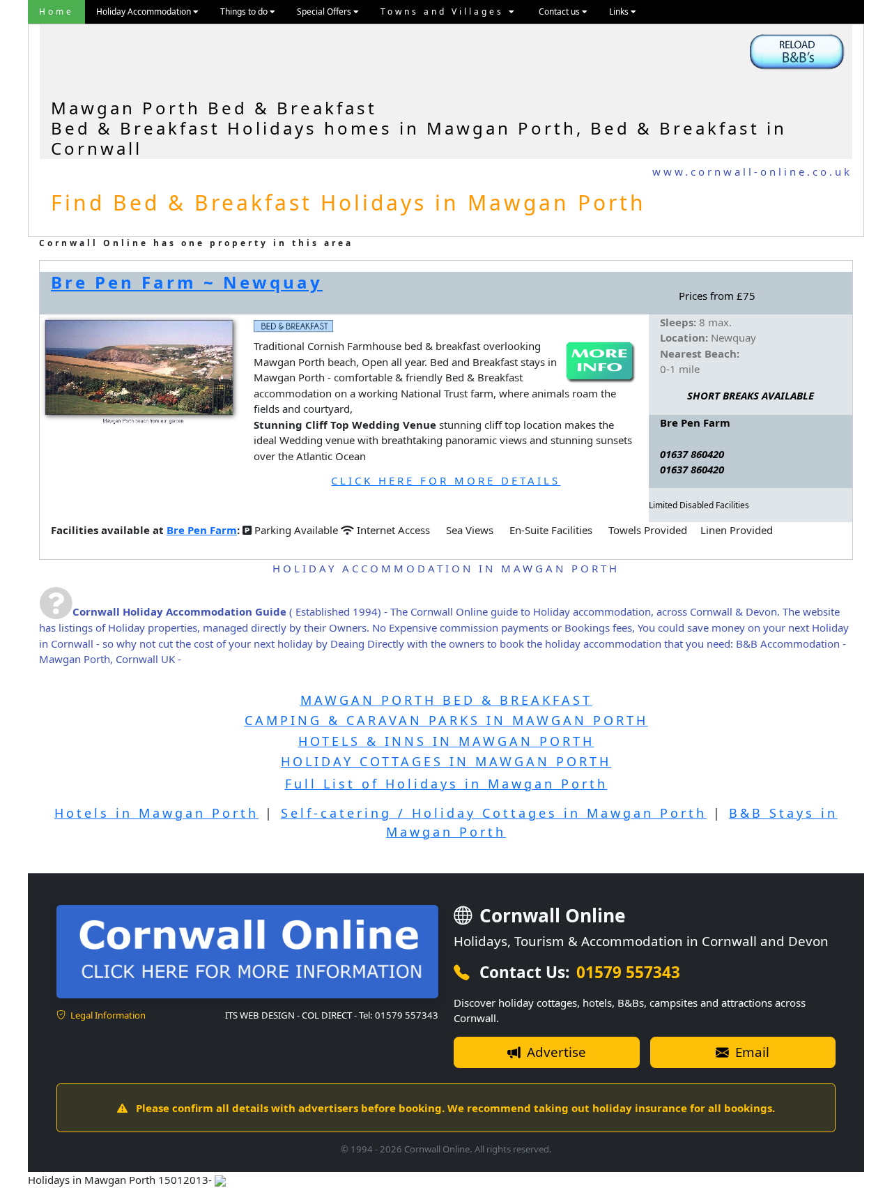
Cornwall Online (550, 915)
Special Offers (325, 11)
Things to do (245, 11)
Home (56, 11)
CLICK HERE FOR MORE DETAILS (445, 480)
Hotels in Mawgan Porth (156, 813)
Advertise (554, 1051)
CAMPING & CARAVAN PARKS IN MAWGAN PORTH (446, 720)
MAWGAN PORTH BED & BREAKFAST (446, 700)
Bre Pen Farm (202, 530)
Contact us (560, 11)
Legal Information (107, 1015)
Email (750, 1051)
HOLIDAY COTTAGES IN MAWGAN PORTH (446, 761)
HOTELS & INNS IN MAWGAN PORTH (446, 741)
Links (620, 11)
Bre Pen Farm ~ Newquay (187, 282)
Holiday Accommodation (144, 11)
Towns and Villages (444, 11)
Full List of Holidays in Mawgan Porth (446, 783)
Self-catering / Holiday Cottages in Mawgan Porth (494, 813)
